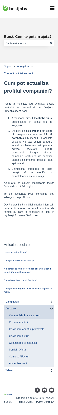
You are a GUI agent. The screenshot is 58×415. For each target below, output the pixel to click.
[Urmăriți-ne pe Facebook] (37, 390)
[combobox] (26, 43)
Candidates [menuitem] (12, 301)
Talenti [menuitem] (9, 370)
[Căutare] (51, 43)
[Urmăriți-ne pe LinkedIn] (44, 390)
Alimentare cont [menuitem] (18, 363)
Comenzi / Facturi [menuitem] (19, 356)
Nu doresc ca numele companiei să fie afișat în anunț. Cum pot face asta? (28, 270)
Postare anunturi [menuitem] (18, 322)
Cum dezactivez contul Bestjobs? (21, 280)
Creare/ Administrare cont (18, 73)
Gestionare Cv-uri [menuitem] (19, 336)
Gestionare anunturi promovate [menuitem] (26, 329)
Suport (7, 66)
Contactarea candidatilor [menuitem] (23, 342)
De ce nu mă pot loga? (15, 252)
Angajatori (23, 66)
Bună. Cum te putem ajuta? (28, 36)
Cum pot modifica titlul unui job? (20, 260)
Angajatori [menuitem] (11, 308)
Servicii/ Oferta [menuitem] (17, 349)
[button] (51, 302)
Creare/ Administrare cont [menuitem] (24, 315)
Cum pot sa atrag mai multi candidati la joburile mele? (28, 290)
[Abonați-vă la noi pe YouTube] (51, 390)
